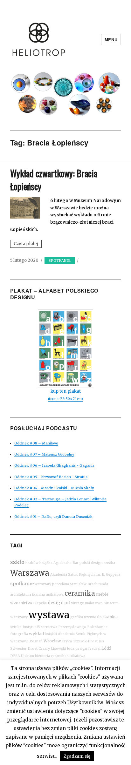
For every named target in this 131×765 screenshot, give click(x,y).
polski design (91, 563)
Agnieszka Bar (66, 563)
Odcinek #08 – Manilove (36, 443)
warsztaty (43, 584)
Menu (111, 40)
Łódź (106, 648)
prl (67, 602)
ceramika (80, 593)
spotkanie (22, 583)
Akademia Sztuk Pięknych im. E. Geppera (85, 574)
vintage (77, 603)
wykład (36, 633)
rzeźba (109, 563)
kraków (31, 563)
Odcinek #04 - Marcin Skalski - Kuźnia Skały (54, 488)
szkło (17, 562)
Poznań (36, 641)
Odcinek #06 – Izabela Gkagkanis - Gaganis (54, 465)
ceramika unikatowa (68, 656)
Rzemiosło (93, 617)
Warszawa (29, 573)
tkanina (110, 616)
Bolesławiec (97, 627)
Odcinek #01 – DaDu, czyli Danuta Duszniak (53, 516)
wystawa (49, 615)
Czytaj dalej (28, 244)
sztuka (16, 627)
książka (45, 563)
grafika (76, 617)
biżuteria (42, 656)
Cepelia (41, 603)
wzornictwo (22, 602)
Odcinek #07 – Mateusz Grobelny (44, 454)
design (56, 603)
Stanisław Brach (84, 584)
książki (51, 634)
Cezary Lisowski (52, 649)
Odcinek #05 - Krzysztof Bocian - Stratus (50, 477)
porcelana (60, 584)
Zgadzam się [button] (77, 756)
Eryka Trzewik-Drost (80, 641)
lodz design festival (83, 649)
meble (102, 594)
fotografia (19, 634)
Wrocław (52, 641)
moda (103, 584)
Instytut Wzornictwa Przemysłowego (54, 627)
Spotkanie (60, 260)
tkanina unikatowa (48, 594)
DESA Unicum (22, 656)
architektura (20, 594)
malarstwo (94, 603)
